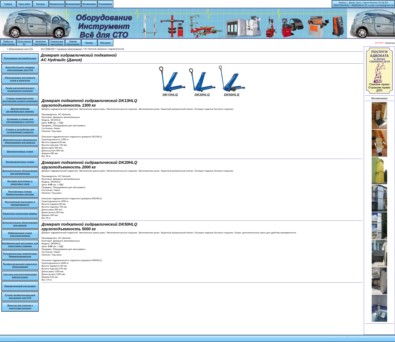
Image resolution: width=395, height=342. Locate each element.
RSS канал (105, 43)
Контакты (40, 4)
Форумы (89, 43)
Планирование (105, 4)
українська (390, 43)
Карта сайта (24, 4)
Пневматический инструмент (20, 286)
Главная (8, 4)
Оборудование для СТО (21, 49)
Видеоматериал (73, 4)
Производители (57, 4)
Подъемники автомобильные (20, 58)
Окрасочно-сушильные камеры (20, 213)
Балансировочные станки (20, 162)
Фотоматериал (89, 4)
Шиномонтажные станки (20, 151)
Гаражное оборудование (69, 49)
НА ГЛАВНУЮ (48, 49)
